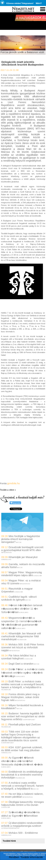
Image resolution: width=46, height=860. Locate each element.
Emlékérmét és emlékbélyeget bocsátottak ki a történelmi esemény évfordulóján (22, 774)
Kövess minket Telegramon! (19, 3)
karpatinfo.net (29, 720)
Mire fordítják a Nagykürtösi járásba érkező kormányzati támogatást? (20, 539)
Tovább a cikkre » (8, 490)
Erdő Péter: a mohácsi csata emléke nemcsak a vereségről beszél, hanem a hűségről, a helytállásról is (22, 684)
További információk (31, 857)
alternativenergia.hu (10, 828)
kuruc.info (23, 612)
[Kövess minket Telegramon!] (22, 531)
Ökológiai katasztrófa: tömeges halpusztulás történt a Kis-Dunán (22, 803)
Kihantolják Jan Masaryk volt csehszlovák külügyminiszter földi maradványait (21, 636)
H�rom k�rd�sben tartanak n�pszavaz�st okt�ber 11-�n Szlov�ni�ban (21, 609)
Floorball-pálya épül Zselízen (24, 724)
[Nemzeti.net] (23, 9)
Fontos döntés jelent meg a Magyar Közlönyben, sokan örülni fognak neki (20, 697)
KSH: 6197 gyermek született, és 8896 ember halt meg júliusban (22, 749)
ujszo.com (37, 576)
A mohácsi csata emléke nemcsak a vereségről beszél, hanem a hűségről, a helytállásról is (22, 785)
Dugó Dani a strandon (21, 663)
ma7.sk (18, 542)
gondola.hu (13, 483)
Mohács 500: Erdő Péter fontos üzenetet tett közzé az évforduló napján (22, 647)
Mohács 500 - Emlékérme (23, 832)
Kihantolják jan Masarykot (23, 557)
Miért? (39, 3)
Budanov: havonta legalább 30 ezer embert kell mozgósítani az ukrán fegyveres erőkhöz (23, 716)
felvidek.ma (22, 640)
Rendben (14, 857)
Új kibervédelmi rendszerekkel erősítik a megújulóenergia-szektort (21, 824)
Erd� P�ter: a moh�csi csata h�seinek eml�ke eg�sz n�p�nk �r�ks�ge (22, 673)
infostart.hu (6, 552)
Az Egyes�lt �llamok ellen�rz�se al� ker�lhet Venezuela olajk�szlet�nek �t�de (22, 761)
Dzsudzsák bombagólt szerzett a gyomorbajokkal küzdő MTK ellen (22, 549)
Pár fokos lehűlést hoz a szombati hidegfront (18, 657)
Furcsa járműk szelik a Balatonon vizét (22, 52)
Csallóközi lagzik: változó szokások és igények (19, 598)
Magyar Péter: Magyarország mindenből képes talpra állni (21, 574)
